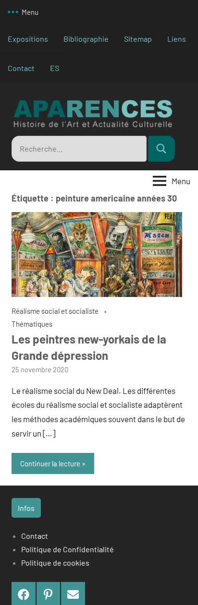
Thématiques (32, 324)
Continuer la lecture (50, 463)
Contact (21, 67)
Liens (176, 38)
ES (54, 67)
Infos (26, 507)
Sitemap (138, 38)
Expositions (28, 38)
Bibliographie (86, 38)
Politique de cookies (55, 562)
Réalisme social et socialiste (55, 311)
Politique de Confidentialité (67, 549)
